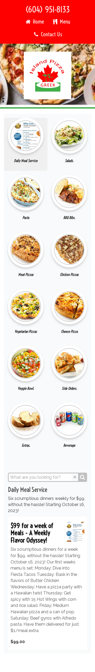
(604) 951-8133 (47, 10)
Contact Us (51, 34)
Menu (64, 21)
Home (38, 21)
